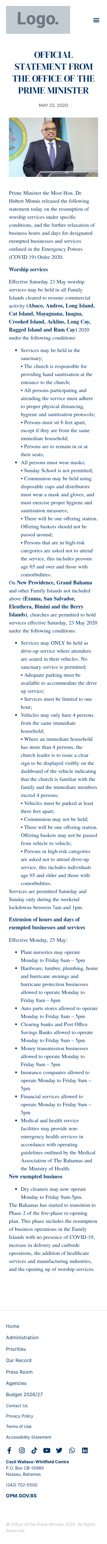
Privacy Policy (19, 1415)
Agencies (16, 1383)
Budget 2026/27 (24, 1394)
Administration (22, 1337)
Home (12, 1326)
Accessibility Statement (28, 1437)
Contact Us (17, 1405)
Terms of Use (19, 1426)
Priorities (16, 1349)
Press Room (19, 1372)
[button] (96, 20)
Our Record (19, 1360)
